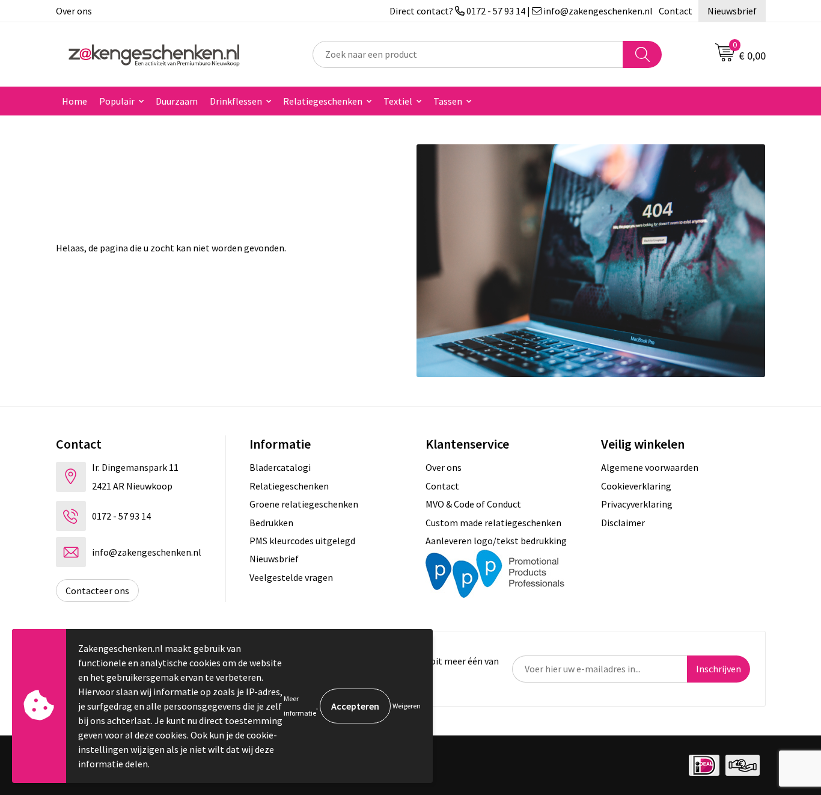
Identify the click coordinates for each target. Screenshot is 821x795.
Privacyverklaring (637, 504)
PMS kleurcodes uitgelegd (302, 541)
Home (74, 101)
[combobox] (468, 54)
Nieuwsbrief (732, 11)
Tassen (447, 101)
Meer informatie (300, 705)
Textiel (397, 101)
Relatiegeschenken (322, 101)
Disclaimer (623, 523)
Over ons (74, 11)
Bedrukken (271, 523)
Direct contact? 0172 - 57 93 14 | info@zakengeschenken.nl (521, 11)
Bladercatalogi (280, 467)
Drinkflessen (236, 101)
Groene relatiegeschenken (303, 504)
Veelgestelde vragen (291, 577)
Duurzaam (177, 101)
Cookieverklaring (636, 486)
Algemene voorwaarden (649, 467)
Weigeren (406, 705)
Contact (675, 11)
